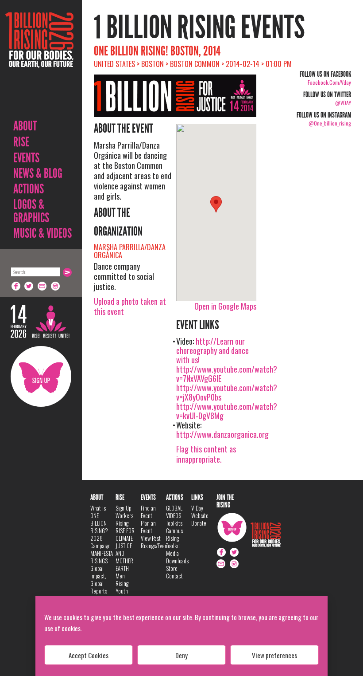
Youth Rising (122, 594)
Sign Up (41, 376)
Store (172, 568)
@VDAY (343, 102)
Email (42, 286)
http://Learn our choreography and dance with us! (212, 350)
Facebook (16, 286)
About (25, 126)
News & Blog (37, 173)
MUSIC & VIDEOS (42, 233)
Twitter (29, 286)
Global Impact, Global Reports (98, 579)
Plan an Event (148, 527)
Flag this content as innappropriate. (206, 454)
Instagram (56, 286)
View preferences (274, 655)
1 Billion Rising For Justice (39, 62)
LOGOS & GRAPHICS (31, 211)
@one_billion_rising (330, 123)
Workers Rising (124, 519)
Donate (198, 523)
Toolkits (174, 523)
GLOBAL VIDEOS (174, 511)
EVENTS (26, 158)
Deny (181, 655)
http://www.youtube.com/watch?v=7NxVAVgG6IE (226, 373)
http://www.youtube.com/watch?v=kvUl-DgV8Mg (226, 411)
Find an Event (148, 511)
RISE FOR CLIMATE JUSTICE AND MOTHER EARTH (125, 549)
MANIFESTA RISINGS (101, 557)
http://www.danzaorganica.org (222, 434)
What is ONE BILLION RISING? (99, 519)
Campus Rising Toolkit (174, 538)
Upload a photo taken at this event (130, 306)
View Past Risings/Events (156, 542)
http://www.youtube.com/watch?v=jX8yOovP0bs (226, 392)
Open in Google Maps (225, 306)
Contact (174, 575)
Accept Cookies (88, 655)
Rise (21, 142)
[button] (216, 204)
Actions (28, 189)
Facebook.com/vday (329, 82)
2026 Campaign (100, 542)
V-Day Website (200, 511)
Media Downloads (177, 557)
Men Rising (122, 579)
